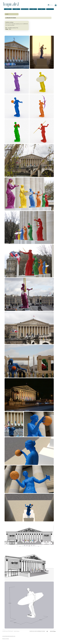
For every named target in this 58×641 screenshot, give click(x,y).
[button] (56, 5)
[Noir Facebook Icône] (50, 631)
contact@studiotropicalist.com (8, 636)
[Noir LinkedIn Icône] (54, 631)
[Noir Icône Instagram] (51, 631)
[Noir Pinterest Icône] (53, 631)
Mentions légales (5, 638)
